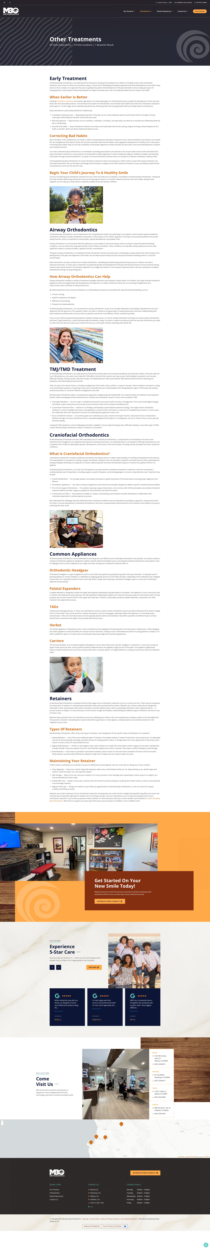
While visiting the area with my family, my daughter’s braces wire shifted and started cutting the (66, 1005)
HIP (58, 1221)
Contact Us (54, 1199)
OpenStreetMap (192, 1157)
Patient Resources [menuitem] (164, 11)
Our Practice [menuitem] (128, 11)
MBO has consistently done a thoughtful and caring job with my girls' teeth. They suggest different (141, 1005)
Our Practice (54, 1190)
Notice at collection (92, 1226)
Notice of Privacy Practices (110, 1219)
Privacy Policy (94, 1219)
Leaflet (181, 1157)
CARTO (207, 1157)
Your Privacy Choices (112, 1226)
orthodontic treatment (65, 101)
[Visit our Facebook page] (4, 2)
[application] (105, 1138)
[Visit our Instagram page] (92, 1206)
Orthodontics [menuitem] (145, 11)
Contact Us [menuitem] (182, 11)
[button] (96, 1137)
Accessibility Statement (129, 1219)
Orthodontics (55, 1193)
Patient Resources (56, 1196)
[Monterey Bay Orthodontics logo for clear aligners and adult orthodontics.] (11, 11)
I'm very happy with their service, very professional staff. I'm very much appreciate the (104, 1004)
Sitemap (86, 1219)
